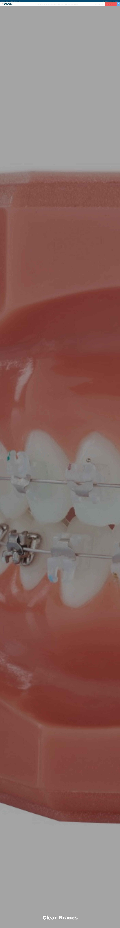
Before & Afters (65, 3)
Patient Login (6, 1)
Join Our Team (16, 1)
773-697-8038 (114, 1)
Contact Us (75, 3)
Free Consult (111, 3)
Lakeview (107, 1)
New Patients (39, 3)
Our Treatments (55, 3)
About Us (46, 3)
